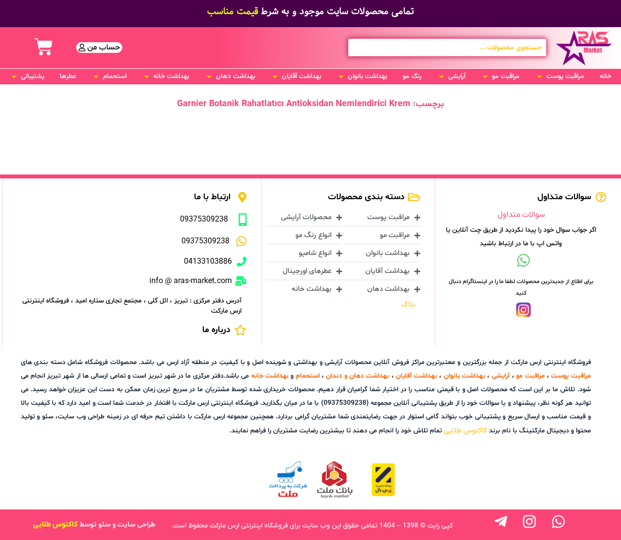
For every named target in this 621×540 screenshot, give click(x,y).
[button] (559, 76)
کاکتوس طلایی (465, 430)
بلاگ (408, 304)
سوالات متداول (521, 215)
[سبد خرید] (43, 47)
